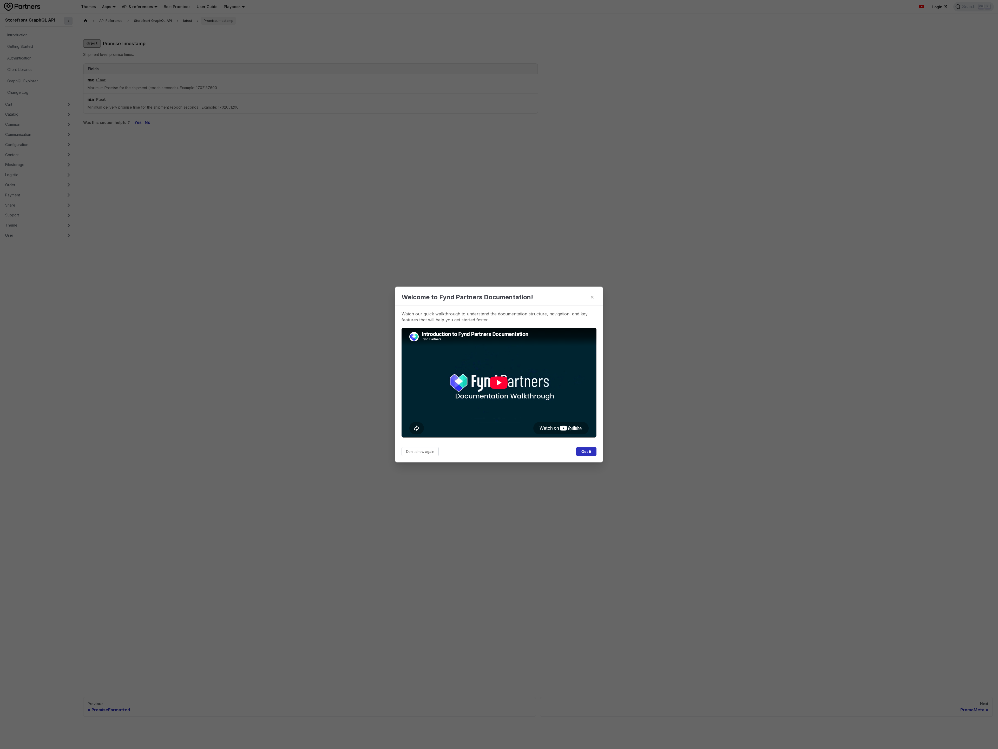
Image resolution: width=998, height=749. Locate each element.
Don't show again (420, 451)
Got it (586, 451)
